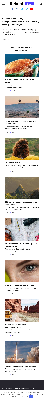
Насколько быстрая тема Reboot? (20, 366)
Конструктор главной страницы (19, 285)
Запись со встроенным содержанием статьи (15, 326)
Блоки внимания (12, 163)
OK (31, 396)
